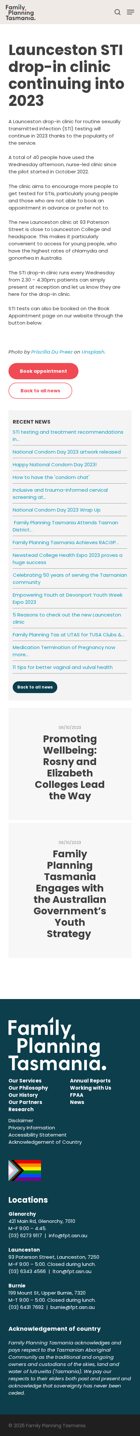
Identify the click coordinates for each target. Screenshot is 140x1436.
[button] (130, 12)
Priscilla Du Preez (52, 351)
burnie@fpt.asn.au (72, 1307)
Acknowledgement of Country (45, 1142)
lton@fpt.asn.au (72, 1271)
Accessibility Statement (37, 1134)
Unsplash (93, 351)
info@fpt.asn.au (68, 1235)
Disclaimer (20, 1120)
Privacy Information (31, 1127)
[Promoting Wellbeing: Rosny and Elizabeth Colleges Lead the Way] (70, 764)
